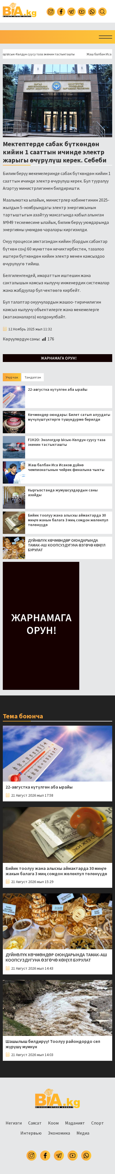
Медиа (82, 1133)
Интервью (31, 1133)
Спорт (97, 1123)
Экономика (59, 1133)
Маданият (75, 1123)
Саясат (35, 1123)
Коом (53, 1123)
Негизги (14, 1123)
